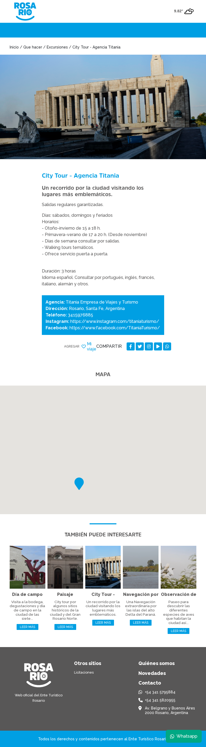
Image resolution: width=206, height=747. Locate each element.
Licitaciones (84, 672)
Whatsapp (186, 736)
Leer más (27, 627)
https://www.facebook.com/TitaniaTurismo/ (114, 327)
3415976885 (80, 315)
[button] (79, 483)
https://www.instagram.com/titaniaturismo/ (114, 321)
